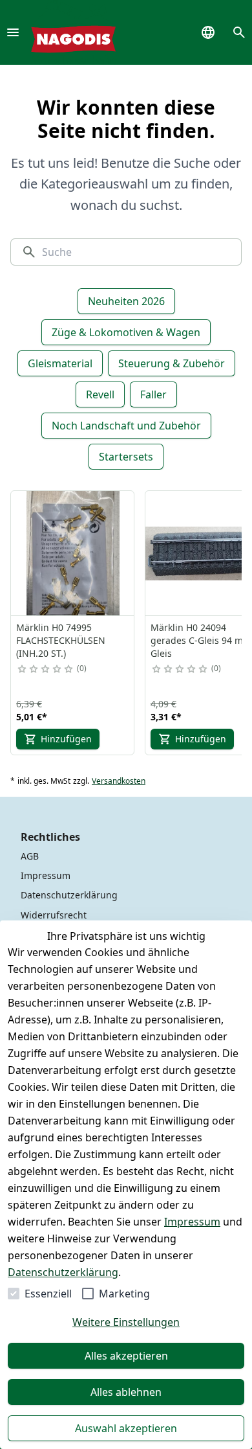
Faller (153, 394)
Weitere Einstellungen (126, 1322)
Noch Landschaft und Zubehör (126, 425)
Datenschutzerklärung (63, 1272)
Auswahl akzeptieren (126, 1428)
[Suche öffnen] (239, 32)
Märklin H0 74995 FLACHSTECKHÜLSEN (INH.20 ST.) (60, 640)
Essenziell (48, 1293)
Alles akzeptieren (126, 1356)
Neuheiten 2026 (126, 301)
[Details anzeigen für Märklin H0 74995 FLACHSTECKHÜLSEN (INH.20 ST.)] (73, 553)
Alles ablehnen (126, 1392)
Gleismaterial (60, 363)
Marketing (124, 1293)
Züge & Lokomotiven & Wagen (126, 332)
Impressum (192, 1222)
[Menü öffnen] (13, 32)
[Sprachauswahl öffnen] (208, 32)
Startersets (126, 457)
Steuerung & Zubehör (171, 363)
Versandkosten (118, 781)
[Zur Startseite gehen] (73, 32)
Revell (100, 394)
